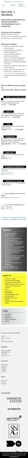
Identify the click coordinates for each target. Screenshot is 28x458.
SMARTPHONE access (11, 298)
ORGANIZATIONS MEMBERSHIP (14, 242)
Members (7, 230)
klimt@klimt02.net (9, 174)
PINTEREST (3, 368)
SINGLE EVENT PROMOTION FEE (14, 247)
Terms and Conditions (10, 319)
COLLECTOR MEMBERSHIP (13, 238)
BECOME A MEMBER (11, 233)
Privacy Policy (12, 183)
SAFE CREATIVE (9, 266)
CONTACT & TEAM (10, 279)
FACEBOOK (3, 369)
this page (10, 209)
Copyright (7, 316)
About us (7, 275)
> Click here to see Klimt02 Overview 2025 (13, 219)
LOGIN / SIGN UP (9, 236)
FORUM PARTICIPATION (12, 294)
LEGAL (5, 311)
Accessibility (8, 314)
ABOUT (3, 336)
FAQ (6, 289)
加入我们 (7, 299)
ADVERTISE (8, 291)
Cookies (7, 321)
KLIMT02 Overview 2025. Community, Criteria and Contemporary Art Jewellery (15, 286)
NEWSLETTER (4, 364)
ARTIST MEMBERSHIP (11, 240)
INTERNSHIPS (9, 292)
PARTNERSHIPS (9, 296)
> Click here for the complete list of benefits (13, 217)
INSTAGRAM (4, 366)
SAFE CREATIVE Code (11, 267)
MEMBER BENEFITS (10, 235)
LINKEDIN (3, 371)
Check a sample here (8, 172)
